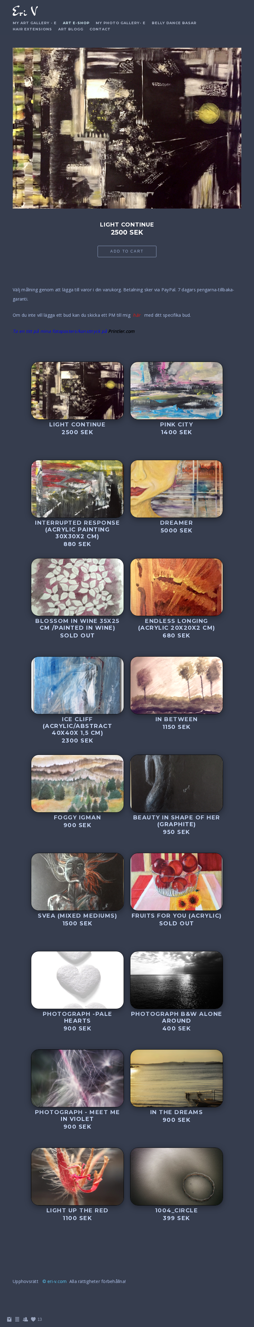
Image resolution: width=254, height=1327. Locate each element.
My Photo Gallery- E (121, 23)
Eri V (25, 12)
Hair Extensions (32, 29)
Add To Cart (126, 251)
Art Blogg (70, 29)
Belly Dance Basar (174, 23)
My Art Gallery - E (35, 23)
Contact (100, 29)
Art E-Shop (76, 23)
